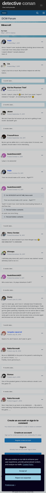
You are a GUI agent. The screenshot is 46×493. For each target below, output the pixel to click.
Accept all (23, 471)
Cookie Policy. (28, 464)
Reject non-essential (23, 477)
